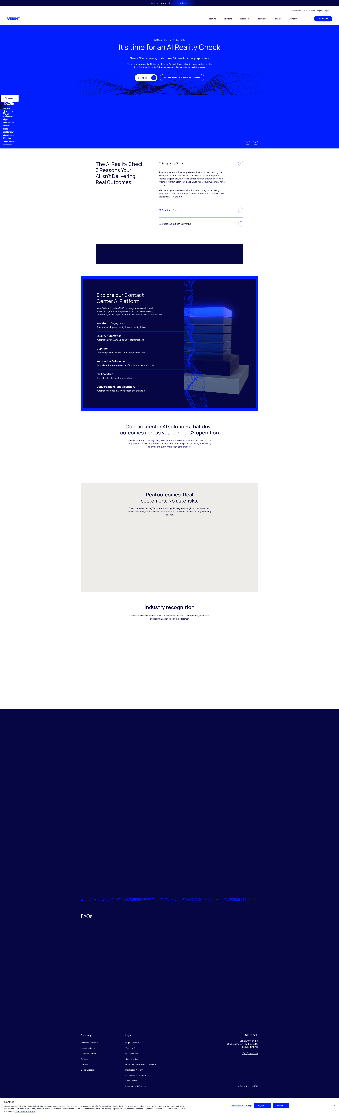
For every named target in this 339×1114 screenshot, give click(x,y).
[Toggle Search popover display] (305, 19)
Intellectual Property (134, 1070)
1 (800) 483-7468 (250, 1053)
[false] (335, 1105)
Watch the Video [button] (6, 111)
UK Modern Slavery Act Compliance (140, 1064)
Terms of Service (132, 1048)
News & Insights (88, 1048)
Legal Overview (132, 1042)
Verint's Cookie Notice (25, 1111)
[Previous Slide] (247, 142)
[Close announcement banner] (334, 3)
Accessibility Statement (135, 1075)
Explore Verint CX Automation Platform (182, 77)
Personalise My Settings (135, 1086)
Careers (84, 1059)
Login (305, 11)
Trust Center (131, 1080)
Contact (84, 1064)
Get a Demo (323, 18)
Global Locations (88, 1070)
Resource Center (88, 1053)
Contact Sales (296, 11)
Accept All (281, 1105)
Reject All (262, 1105)
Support (312, 11)
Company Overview (89, 1042)
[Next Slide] (255, 142)
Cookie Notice (131, 1059)
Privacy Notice (131, 1053)
